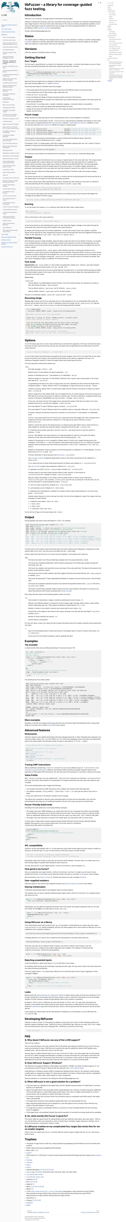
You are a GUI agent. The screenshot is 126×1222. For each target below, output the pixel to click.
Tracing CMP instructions (115, 39)
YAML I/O (5, 175)
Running (111, 18)
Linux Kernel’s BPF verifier (34, 1174)
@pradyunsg (39, 1218)
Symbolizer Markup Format (10, 47)
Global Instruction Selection (8, 90)
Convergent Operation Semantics (9, 94)
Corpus (47, 207)
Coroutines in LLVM (8, 169)
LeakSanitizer (54, 995)
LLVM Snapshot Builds (76, 1068)
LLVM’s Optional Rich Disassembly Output (8, 162)
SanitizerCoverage (44, 28)
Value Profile (112, 41)
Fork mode (111, 22)
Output (109, 28)
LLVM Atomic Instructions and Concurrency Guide (10, 115)
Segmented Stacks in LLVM (10, 158)
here (83, 866)
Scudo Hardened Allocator (10, 143)
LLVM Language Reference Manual (10, 71)
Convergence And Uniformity (11, 178)
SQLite (28, 1165)
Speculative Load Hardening (11, 156)
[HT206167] (39, 1172)
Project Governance (6, 247)
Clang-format (39, 1191)
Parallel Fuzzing (66, 591)
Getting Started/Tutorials (8, 32)
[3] (46, 1170)
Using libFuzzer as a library (115, 52)
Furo (44, 1218)
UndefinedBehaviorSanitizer (78, 123)
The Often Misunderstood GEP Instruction (10, 140)
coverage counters (37, 458)
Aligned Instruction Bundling (10, 124)
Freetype (29, 1160)
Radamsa (56, 83)
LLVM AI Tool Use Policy (9, 196)
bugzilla (98, 1155)
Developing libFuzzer (113, 58)
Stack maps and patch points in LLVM (9, 166)
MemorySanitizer (45, 125)
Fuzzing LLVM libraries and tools (10, 67)
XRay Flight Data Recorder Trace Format (10, 231)
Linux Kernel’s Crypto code (35, 1177)
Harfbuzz (29, 1162)
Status (109, 7)
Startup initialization (114, 50)
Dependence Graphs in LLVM (11, 153)
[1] (35, 1150)
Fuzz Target (112, 12)
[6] (52, 1170)
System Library (7, 220)
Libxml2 (29, 1172)
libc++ (47, 1191)
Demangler (58, 1191)
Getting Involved (6, 240)
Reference (4, 34)
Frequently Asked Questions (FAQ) (9, 25)
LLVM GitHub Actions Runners (8, 192)
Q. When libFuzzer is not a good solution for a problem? (116, 69)
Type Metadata (7, 227)
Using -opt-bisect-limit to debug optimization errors (10, 43)
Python (28, 1167)
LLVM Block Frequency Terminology (9, 131)
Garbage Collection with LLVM (9, 53)
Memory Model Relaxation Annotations (10, 146)
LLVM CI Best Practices (9, 189)
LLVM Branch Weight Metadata (8, 135)
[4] (48, 1170)
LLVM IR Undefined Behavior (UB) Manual (11, 75)
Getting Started (111, 11)
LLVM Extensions (7, 121)
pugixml (29, 1153)
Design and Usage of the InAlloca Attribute (10, 79)
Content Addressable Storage (9, 185)
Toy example (112, 31)
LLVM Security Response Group (10, 213)
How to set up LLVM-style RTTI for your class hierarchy (11, 127)
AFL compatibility (113, 45)
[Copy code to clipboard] (99, 70)
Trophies (110, 80)
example (82, 877)
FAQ (109, 60)
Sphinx (32, 1218)
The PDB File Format (8, 49)
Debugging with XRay (9, 107)
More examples (112, 33)
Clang (33, 1191)
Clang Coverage (45, 877)
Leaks (110, 56)
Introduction (110, 5)
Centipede (28, 42)
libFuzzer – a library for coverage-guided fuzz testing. (9, 62)
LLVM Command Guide (9, 40)
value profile (35, 466)
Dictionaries (61, 455)
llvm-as (52, 1191)
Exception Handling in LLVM (10, 118)
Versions (110, 9)
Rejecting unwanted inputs (115, 54)
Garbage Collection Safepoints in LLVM (8, 57)
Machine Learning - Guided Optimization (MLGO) (10, 181)
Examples (110, 29)
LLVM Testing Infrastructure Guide (8, 98)
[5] (50, 1170)
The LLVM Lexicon (6, 29)
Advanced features (112, 35)
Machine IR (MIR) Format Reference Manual (9, 86)
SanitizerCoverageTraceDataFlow (35, 770)
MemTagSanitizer (7, 150)
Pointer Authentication (9, 172)
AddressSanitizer (57, 123)
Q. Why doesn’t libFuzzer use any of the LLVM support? (116, 62)
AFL (46, 83)
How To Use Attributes (9, 37)
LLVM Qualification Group (10, 209)
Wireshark (29, 1203)
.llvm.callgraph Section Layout (9, 199)
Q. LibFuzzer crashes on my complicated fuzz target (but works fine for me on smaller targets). (115, 77)
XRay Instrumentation (9, 105)
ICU (27, 1157)
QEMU (28, 1205)
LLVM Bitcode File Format (10, 83)
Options (109, 26)
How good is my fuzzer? (114, 46)
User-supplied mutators (114, 48)
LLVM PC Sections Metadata (11, 207)
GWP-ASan (6, 102)
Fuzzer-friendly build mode (115, 43)
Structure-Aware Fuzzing (73, 883)
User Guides (4, 234)
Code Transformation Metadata (8, 224)
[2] (37, 1150)
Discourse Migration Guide (8, 237)
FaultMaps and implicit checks (9, 111)
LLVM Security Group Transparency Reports (9, 217)
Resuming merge (113, 24)
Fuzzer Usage (112, 14)
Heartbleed (51, 725)
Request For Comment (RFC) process (9, 243)
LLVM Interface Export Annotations (9, 203)
